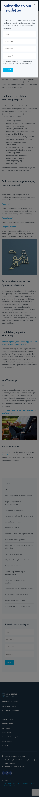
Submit (8, 70)
